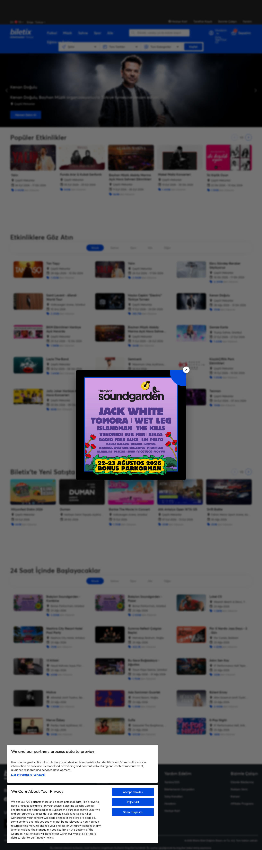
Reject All (133, 802)
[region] (82, 794)
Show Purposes (133, 812)
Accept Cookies (133, 792)
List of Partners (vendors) (28, 775)
